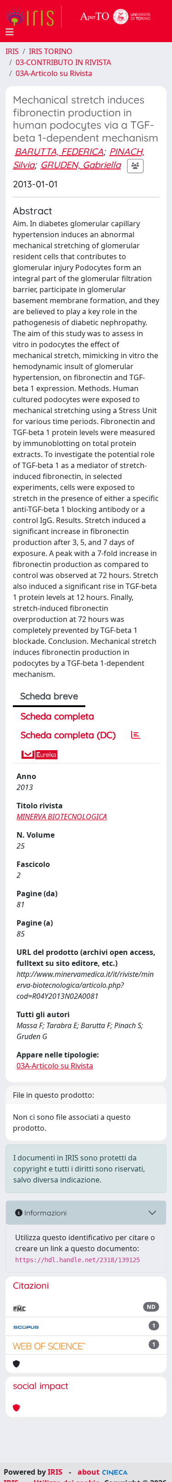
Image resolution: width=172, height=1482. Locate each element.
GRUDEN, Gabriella (80, 164)
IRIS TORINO (50, 51)
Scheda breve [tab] (49, 696)
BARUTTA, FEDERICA (59, 151)
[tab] (135, 735)
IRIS (12, 51)
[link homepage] (33, 16)
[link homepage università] (116, 16)
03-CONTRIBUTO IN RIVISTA (63, 62)
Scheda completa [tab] (57, 716)
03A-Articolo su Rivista (54, 73)
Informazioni (44, 1212)
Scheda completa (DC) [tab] (68, 735)
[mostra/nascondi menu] (10, 32)
